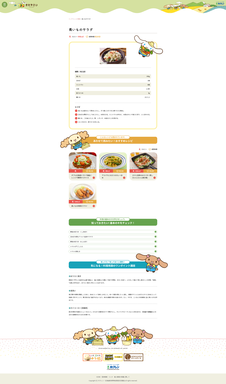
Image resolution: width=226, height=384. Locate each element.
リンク (111, 377)
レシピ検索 (77, 19)
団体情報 (104, 377)
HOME (98, 377)
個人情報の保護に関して (122, 377)
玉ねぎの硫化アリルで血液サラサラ (81, 237)
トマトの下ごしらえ (76, 246)
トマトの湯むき (75, 251)
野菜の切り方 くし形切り (78, 232)
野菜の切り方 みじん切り (78, 242)
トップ (70, 19)
